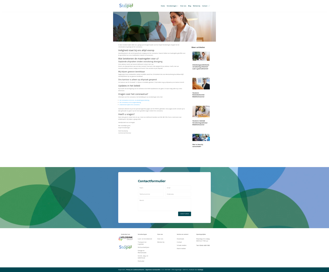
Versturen (184, 214)
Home (163, 6)
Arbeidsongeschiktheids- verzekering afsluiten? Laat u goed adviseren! (201, 67)
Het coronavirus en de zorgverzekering (130, 102)
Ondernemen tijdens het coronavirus (129, 104)
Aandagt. (200, 269)
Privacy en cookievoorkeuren (135, 269)
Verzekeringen (172, 6)
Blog (189, 6)
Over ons (183, 6)
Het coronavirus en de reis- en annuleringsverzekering (134, 100)
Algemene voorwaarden (152, 269)
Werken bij (196, 6)
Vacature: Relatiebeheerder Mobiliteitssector (198, 95)
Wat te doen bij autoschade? (197, 145)
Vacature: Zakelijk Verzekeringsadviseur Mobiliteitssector (200, 123)
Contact (204, 6)
